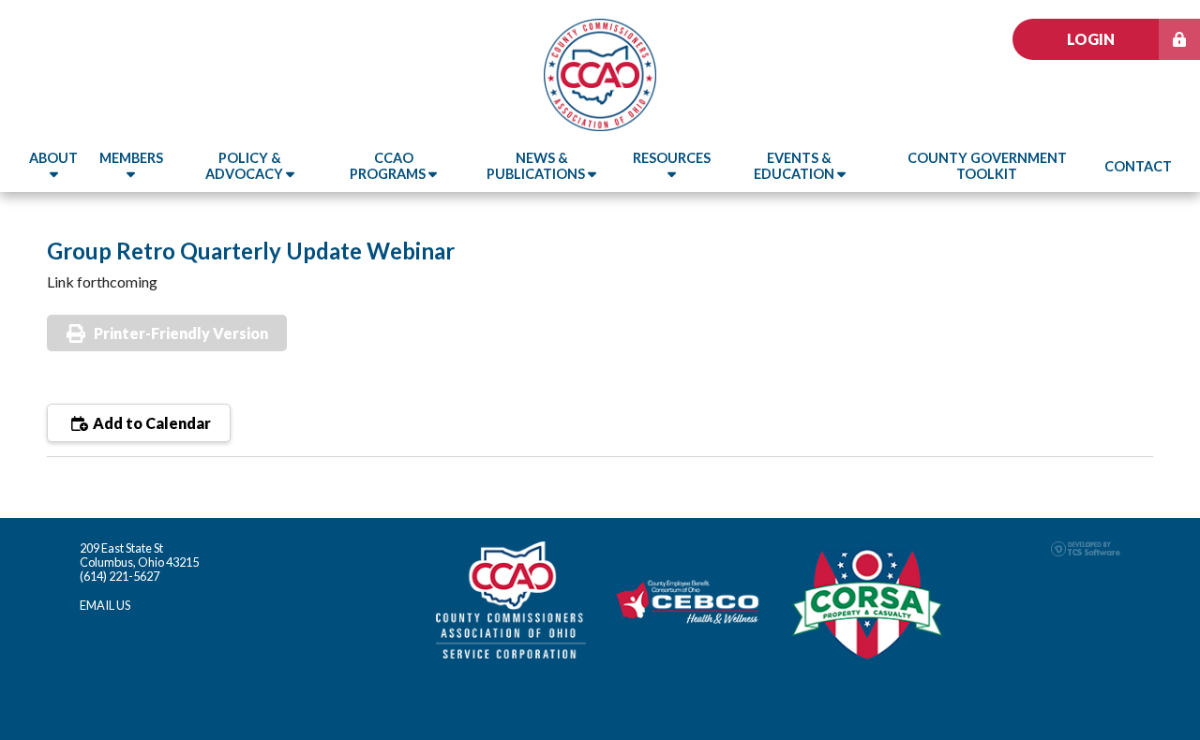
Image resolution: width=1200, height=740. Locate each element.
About (53, 158)
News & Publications (537, 166)
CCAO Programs (389, 166)
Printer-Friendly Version (181, 333)
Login (1091, 39)
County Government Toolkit (987, 166)
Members (131, 158)
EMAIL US (105, 605)
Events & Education (795, 166)
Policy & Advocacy (245, 166)
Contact (1138, 166)
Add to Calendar (150, 423)
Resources (672, 158)
